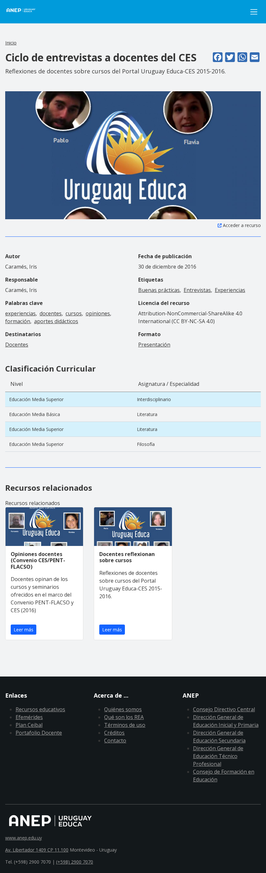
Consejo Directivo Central (224, 709)
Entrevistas (197, 290)
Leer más (23, 629)
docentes (51, 313)
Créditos (114, 732)
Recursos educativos (40, 709)
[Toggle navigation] (254, 12)
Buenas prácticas (159, 290)
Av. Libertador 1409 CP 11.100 (36, 850)
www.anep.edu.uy (23, 838)
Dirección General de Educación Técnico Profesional (218, 756)
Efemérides (29, 717)
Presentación (154, 344)
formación (17, 321)
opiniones (98, 313)
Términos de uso (124, 724)
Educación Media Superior (36, 399)
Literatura (147, 414)
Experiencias (230, 290)
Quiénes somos (123, 709)
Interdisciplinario (154, 399)
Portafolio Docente (39, 732)
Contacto (115, 740)
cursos (74, 313)
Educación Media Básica (34, 414)
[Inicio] (24, 11)
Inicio (11, 42)
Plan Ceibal (29, 724)
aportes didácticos (56, 321)
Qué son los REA (124, 717)
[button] (133, 154)
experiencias (20, 313)
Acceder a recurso (242, 225)
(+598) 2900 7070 (74, 862)
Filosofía (146, 444)
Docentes (16, 344)
